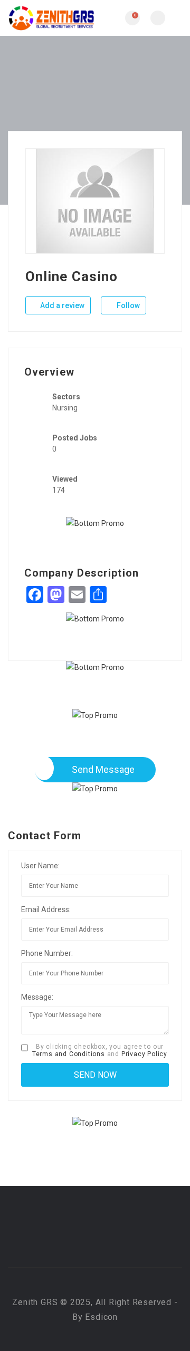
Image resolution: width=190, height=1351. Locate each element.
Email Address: (46, 909)
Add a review (61, 305)
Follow (127, 305)
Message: (37, 997)
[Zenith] (51, 18)
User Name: (40, 865)
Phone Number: (47, 953)
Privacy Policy (144, 1054)
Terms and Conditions (68, 1054)
